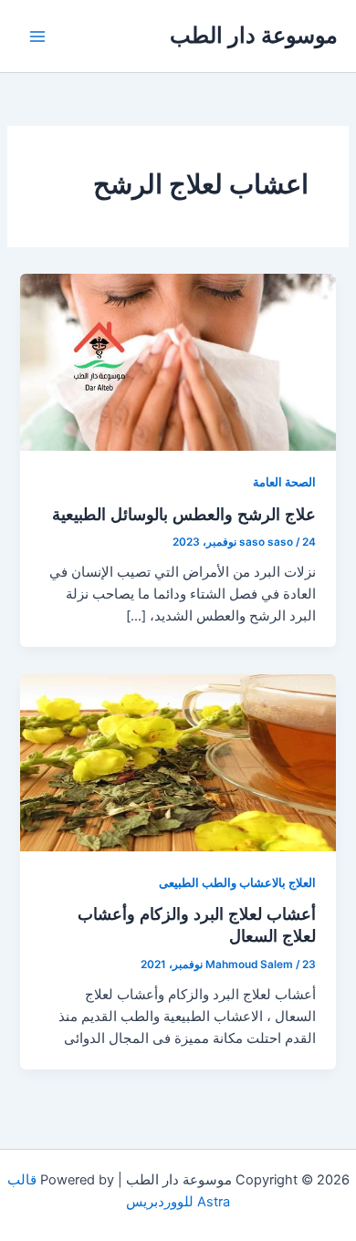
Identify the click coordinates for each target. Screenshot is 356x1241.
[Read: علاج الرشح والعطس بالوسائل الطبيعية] (177, 361)
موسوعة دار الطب (254, 35)
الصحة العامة (284, 482)
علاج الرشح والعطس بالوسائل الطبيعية (184, 514)
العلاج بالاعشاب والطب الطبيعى (237, 883)
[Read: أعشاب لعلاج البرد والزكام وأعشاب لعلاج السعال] (177, 762)
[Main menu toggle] (37, 36)
